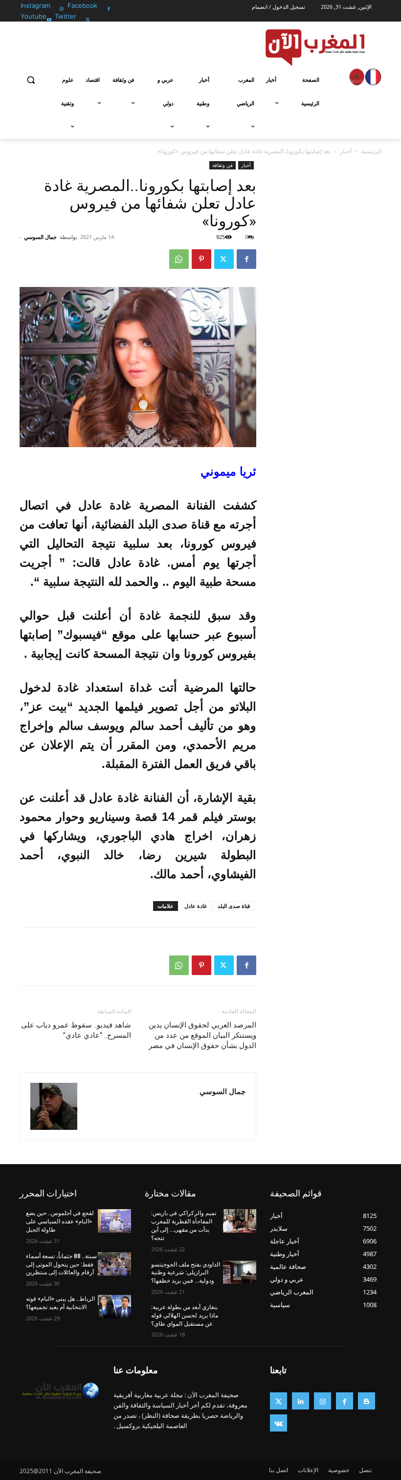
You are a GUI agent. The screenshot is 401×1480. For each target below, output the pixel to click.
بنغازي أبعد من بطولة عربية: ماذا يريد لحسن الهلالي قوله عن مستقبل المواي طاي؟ (184, 1315)
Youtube (33, 16)
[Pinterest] (201, 259)
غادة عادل (195, 905)
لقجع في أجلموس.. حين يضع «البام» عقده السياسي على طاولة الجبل (60, 1221)
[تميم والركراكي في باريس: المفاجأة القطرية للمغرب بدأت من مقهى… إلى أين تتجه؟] (239, 1221)
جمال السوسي (40, 236)
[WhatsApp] (179, 259)
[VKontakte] (278, 1423)
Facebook (82, 5)
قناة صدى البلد (234, 905)
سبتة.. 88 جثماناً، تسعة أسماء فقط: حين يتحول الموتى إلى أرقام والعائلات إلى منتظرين (61, 1264)
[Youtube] (49, 17)
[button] (31, 80)
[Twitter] (87, 17)
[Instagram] (62, 6)
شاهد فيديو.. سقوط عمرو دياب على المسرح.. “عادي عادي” (76, 1030)
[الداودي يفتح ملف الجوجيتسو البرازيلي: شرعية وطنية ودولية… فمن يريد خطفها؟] (239, 1272)
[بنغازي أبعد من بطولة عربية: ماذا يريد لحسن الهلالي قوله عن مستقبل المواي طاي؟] (239, 1315)
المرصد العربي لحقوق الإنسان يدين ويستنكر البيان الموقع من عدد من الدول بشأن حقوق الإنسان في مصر (202, 1035)
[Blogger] (366, 1400)
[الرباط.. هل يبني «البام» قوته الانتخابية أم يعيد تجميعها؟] (114, 1306)
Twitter (65, 16)
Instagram (35, 5)
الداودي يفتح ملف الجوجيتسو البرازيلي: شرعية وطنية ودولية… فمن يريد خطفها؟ (185, 1273)
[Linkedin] (300, 1400)
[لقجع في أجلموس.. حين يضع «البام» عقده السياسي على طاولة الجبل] (114, 1221)
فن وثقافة (222, 165)
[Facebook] (108, 6)
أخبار (346, 151)
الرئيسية (371, 151)
